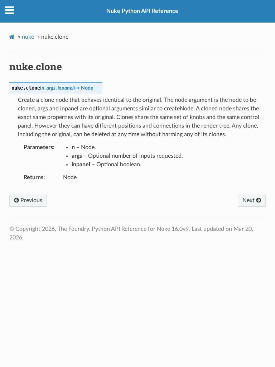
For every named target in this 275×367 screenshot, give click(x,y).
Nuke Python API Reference (142, 11)
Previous (30, 200)
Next (249, 200)
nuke (28, 37)
